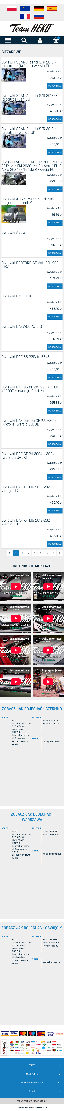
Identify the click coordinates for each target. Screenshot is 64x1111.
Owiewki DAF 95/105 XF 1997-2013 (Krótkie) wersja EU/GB (29, 422)
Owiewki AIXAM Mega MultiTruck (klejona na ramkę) (27, 201)
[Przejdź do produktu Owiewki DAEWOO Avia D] (13, 331)
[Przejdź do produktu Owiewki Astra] (13, 237)
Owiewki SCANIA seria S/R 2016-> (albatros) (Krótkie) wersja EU (29, 64)
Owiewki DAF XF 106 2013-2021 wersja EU (26, 522)
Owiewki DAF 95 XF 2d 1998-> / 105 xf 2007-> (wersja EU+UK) (30, 389)
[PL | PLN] (12, 8)
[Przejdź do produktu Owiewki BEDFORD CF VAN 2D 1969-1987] (13, 271)
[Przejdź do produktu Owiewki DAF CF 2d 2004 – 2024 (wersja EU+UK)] (13, 461)
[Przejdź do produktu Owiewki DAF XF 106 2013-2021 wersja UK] (13, 495)
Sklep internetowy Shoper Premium (32, 1107)
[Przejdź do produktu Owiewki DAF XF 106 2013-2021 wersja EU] (13, 528)
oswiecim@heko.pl (51, 962)
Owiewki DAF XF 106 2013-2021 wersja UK (26, 489)
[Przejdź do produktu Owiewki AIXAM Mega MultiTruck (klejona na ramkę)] (13, 214)
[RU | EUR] (39, 16)
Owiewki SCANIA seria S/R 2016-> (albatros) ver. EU (29, 97)
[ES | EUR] (52, 8)
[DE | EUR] (39, 8)
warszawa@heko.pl (52, 853)
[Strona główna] (32, 28)
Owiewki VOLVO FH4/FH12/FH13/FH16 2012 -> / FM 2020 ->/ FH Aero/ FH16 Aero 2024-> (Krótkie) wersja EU (31, 166)
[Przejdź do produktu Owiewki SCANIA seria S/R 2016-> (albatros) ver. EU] (13, 108)
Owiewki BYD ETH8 (16, 296)
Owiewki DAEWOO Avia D (21, 326)
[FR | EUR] (25, 16)
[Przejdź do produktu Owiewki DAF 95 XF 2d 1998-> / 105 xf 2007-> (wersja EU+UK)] (13, 395)
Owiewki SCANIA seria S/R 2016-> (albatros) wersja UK (29, 130)
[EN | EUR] (25, 8)
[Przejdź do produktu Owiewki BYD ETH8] (13, 301)
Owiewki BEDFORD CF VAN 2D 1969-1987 (30, 264)
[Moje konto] (40, 40)
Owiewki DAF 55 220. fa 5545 (25, 357)
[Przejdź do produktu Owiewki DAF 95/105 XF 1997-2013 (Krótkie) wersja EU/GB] (13, 428)
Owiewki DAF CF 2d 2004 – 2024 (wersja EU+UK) (27, 455)
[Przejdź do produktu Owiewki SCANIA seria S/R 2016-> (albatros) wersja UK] (13, 141)
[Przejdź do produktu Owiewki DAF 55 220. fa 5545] (13, 362)
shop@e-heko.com (51, 741)
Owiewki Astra (13, 232)
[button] (8, 40)
